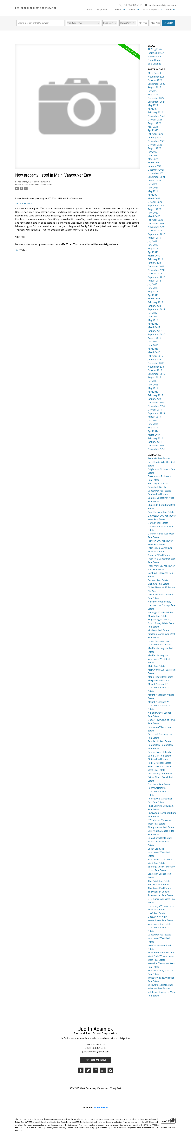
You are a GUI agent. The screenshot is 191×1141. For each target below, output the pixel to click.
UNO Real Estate (156, 913)
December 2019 (156, 223)
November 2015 (156, 366)
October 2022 (155, 144)
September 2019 (156, 234)
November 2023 (156, 116)
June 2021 (153, 187)
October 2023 (155, 119)
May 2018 (153, 291)
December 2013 (156, 445)
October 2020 (155, 201)
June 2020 (153, 212)
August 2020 (154, 209)
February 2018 (155, 302)
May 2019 (153, 248)
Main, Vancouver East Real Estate (38, 184)
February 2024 (155, 112)
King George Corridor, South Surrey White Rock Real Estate (161, 623)
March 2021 (154, 198)
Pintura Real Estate (158, 759)
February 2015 (155, 395)
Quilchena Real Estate (159, 784)
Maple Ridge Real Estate (160, 676)
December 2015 (156, 363)
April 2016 (153, 348)
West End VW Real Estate (161, 952)
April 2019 (153, 252)
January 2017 (154, 330)
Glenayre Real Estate (158, 583)
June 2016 (153, 345)
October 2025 (155, 80)
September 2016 (156, 334)
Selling (132, 9)
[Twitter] (88, 1070)
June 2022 (153, 155)
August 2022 (154, 148)
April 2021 (153, 194)
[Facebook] (80, 1070)
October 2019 (155, 230)
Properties (102, 9)
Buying (118, 9)
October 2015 (155, 370)
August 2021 (154, 180)
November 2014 (156, 406)
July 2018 (152, 284)
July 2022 (152, 151)
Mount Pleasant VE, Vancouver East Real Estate (158, 688)
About (169, 9)
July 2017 (152, 313)
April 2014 (153, 431)
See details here (23, 203)
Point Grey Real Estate (159, 762)
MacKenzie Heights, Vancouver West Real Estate (159, 659)
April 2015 (153, 391)
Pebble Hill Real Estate (159, 741)
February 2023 (155, 133)
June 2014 (153, 423)
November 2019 (156, 226)
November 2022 (156, 141)
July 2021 (152, 184)
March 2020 (154, 216)
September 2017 (156, 309)
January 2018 (154, 305)
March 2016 (154, 352)
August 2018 (154, 280)
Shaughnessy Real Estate (161, 827)
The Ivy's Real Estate (158, 884)
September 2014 (156, 413)
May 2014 (153, 427)
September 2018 (156, 277)
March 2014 (154, 434)
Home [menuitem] (90, 9)
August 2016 (154, 338)
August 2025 (154, 87)
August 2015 (154, 377)
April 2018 (153, 295)
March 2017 (154, 327)
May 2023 (153, 126)
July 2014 (152, 420)
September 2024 (156, 101)
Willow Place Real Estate (160, 984)
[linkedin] (103, 1070)
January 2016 (154, 359)
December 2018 (156, 266)
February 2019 (155, 259)
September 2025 (156, 83)
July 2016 (152, 341)
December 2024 (156, 98)
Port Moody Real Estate (160, 773)
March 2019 (154, 255)
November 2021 (156, 173)
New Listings (154, 56)
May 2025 (153, 94)
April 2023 (153, 130)
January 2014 (154, 441)
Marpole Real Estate (158, 680)
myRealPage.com (101, 1107)
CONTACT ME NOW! (95, 1060)
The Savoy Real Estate (159, 888)
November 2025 (156, 76)
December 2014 (156, 402)
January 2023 (154, 137)
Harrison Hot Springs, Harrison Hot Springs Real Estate (161, 605)
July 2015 (152, 381)
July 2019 (152, 241)
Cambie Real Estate (158, 494)
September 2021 (156, 176)
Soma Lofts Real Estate (160, 837)
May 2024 (153, 105)
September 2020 (156, 205)
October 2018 (155, 273)
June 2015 (153, 384)
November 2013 (156, 449)
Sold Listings (154, 63)
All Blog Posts (155, 49)
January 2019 (154, 262)
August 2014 (154, 416)
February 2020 (155, 219)
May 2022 (153, 158)
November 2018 (156, 270)
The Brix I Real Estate (159, 881)
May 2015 (153, 388)
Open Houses (155, 60)
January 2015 (154, 398)
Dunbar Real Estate (158, 522)
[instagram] (95, 1070)
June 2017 (153, 316)
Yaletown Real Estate (159, 988)
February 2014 (155, 438)
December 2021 (156, 169)
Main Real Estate (156, 666)
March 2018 (154, 298)
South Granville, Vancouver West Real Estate (159, 852)
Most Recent (154, 73)
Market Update (151, 9)
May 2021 (153, 191)
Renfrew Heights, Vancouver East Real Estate (158, 791)
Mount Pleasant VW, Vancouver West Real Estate (159, 705)
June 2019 (153, 244)
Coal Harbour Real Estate (161, 512)
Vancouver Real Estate (159, 924)
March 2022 (154, 162)
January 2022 (154, 166)
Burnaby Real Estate (158, 483)
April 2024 (153, 108)
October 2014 (155, 409)
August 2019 (154, 237)
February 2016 (155, 355)
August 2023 (154, 123)
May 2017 (153, 320)
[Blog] (110, 1070)
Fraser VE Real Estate (159, 555)
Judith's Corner (156, 52)
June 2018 (153, 287)
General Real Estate (158, 580)
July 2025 (152, 90)
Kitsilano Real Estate (158, 630)
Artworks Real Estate (159, 458)
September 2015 (156, 373)
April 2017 (153, 323)
